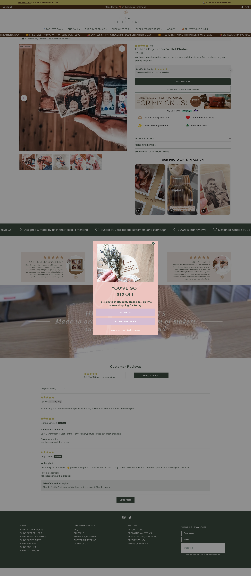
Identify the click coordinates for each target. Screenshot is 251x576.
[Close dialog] (153, 243)
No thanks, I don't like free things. (125, 330)
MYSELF (125, 312)
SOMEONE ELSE (125, 321)
